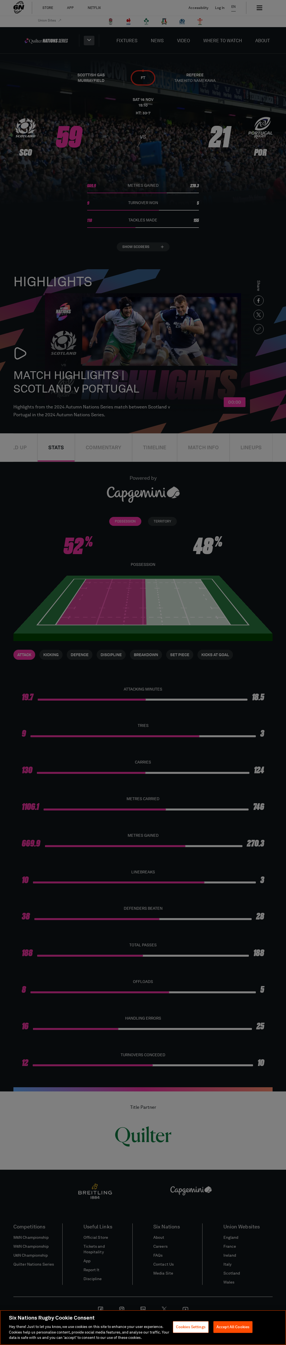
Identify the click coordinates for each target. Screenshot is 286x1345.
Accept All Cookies (232, 1327)
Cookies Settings (191, 1327)
